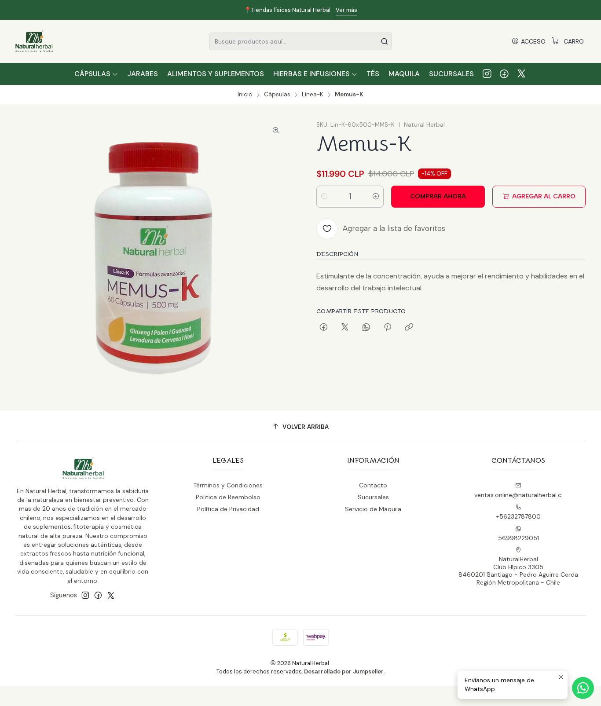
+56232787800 (518, 516)
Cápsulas (277, 94)
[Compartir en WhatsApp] (366, 328)
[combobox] (300, 41)
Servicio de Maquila (373, 509)
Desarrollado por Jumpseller (344, 671)
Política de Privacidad (228, 509)
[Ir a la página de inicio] (34, 41)
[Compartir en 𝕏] (344, 328)
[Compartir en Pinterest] (387, 328)
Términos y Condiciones (228, 485)
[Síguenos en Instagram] (487, 74)
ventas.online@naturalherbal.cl (518, 495)
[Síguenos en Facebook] (504, 74)
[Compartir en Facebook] (323, 328)
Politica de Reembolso (228, 497)
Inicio (245, 94)
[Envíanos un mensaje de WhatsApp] (583, 688)
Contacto (373, 485)
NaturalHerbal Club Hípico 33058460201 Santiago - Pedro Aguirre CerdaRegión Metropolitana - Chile (518, 570)
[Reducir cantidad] (324, 196)
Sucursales (373, 497)
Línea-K (312, 94)
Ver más (416, 10)
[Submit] (384, 41)
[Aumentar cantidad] (375, 196)
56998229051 (518, 538)
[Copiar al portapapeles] (409, 328)
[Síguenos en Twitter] (521, 74)
